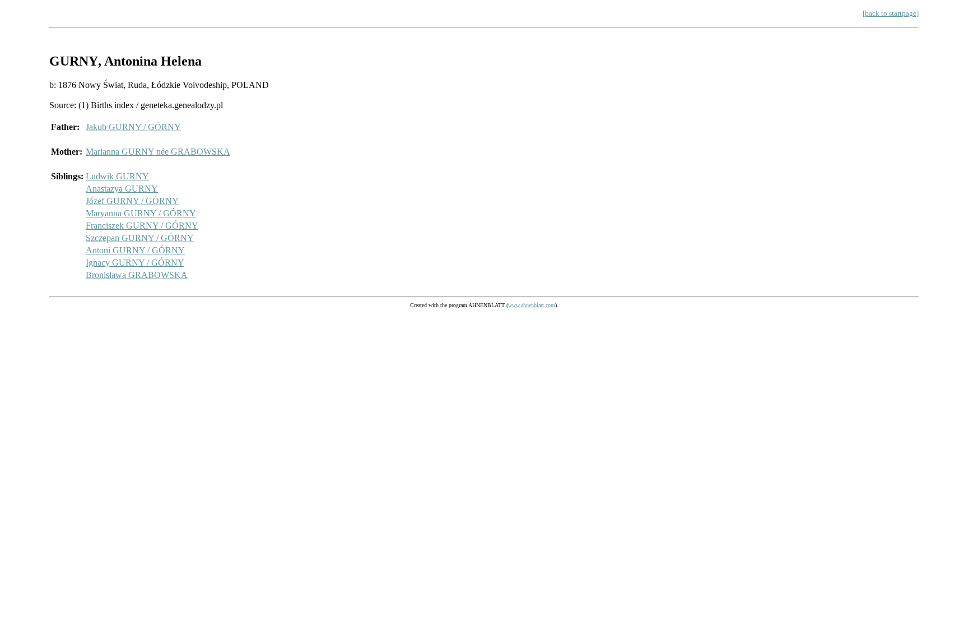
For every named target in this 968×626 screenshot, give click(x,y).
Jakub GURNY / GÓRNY (133, 127)
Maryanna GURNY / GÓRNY (141, 213)
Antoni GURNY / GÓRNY (135, 250)
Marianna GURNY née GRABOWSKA (158, 151)
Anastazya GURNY (122, 188)
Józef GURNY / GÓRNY (132, 201)
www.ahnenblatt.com (531, 305)
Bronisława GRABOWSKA (137, 275)
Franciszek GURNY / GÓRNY (142, 225)
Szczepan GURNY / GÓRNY (140, 238)
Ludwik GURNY (117, 176)
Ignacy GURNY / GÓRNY (135, 262)
